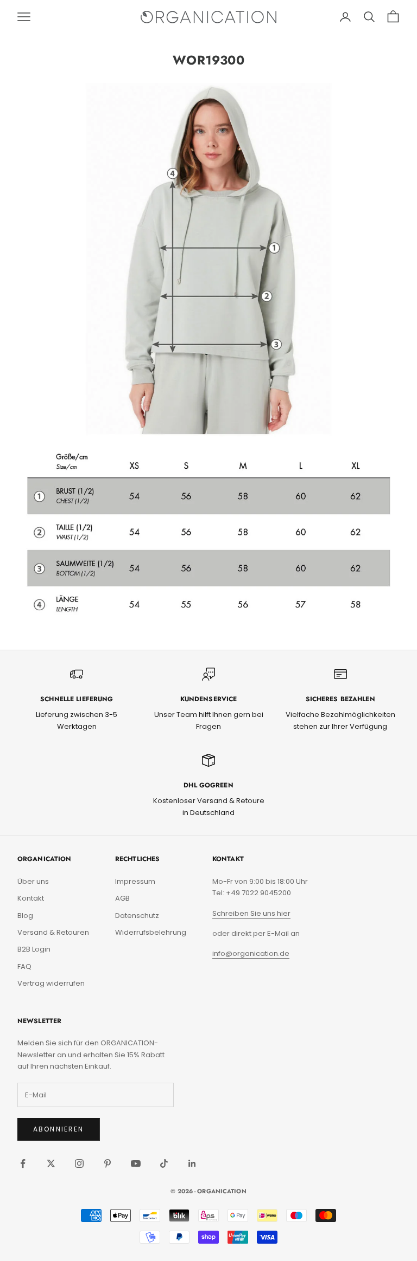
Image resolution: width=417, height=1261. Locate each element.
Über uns (33, 881)
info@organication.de (250, 953)
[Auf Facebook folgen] (22, 1163)
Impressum (135, 881)
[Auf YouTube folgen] (135, 1163)
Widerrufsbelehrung (150, 932)
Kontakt (30, 898)
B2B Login (33, 949)
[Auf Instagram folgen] (79, 1163)
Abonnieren (58, 1129)
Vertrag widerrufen (51, 983)
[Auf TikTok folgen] (164, 1163)
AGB (122, 898)
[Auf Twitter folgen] (51, 1163)
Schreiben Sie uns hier (251, 913)
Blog (25, 915)
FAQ (24, 966)
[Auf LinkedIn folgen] (192, 1163)
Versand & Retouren (53, 932)
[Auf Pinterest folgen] (107, 1163)
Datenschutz (137, 915)
